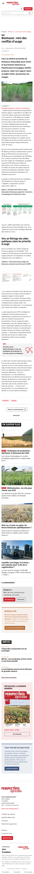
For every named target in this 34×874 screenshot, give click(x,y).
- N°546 (11, 730)
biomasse (5, 400)
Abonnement (7, 838)
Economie (5, 820)
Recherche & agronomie (9, 824)
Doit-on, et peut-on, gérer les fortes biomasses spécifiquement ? (16, 527)
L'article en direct (12, 768)
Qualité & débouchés (8, 817)
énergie (14, 400)
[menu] (3, 3)
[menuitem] (21, 9)
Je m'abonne (17, 734)
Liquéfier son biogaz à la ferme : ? (15, 565)
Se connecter (9, 599)
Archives (4, 830)
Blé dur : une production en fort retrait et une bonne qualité (17, 660)
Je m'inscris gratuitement (15, 628)
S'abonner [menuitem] (28, 9)
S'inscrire (21, 599)
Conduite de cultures (8, 814)
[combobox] (17, 13)
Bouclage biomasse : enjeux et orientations (16, 108)
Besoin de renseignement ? (10, 808)
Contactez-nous (7, 833)
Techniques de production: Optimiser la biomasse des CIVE (16, 452)
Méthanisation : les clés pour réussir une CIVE (17, 489)
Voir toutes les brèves (9, 677)
